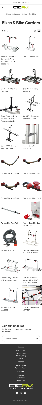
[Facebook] (17, 393)
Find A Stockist (21, 365)
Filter (6, 31)
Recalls (21, 358)
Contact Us (21, 378)
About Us (21, 375)
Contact (24, 14)
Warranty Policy (21, 356)
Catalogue (16, 14)
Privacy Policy (21, 380)
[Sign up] (36, 338)
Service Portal (21, 353)
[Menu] (2, 7)
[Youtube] (25, 393)
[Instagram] (21, 393)
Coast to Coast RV (23, 400)
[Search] (34, 7)
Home (8, 14)
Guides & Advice (21, 351)
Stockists (32, 14)
